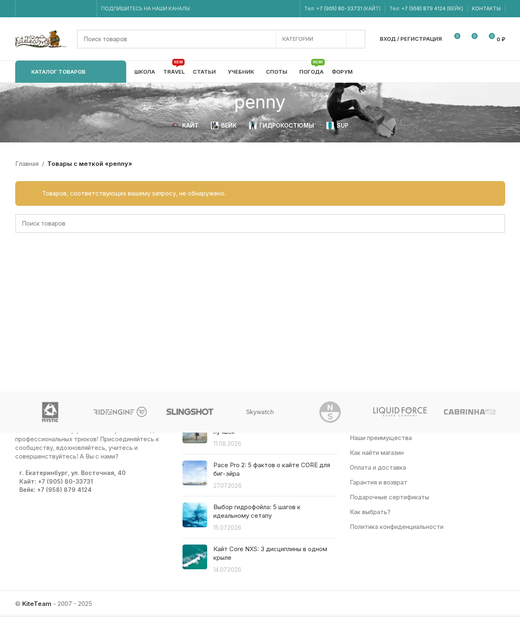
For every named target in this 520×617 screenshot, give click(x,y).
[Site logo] (42, 38)
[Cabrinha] (470, 412)
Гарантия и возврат (378, 482)
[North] (330, 412)
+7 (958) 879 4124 (424, 8)
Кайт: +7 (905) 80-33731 (56, 481)
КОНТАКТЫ (486, 8)
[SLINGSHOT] (190, 412)
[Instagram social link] (35, 8)
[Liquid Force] (400, 412)
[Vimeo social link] (56, 8)
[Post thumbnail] (195, 475)
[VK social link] (77, 8)
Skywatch (260, 412)
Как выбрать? (370, 512)
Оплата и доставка (378, 467)
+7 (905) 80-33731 (339, 8)
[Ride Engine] (120, 412)
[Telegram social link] (87, 8)
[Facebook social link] (25, 8)
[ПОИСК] (356, 39)
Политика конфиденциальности (397, 527)
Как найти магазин (377, 452)
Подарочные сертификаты (389, 497)
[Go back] (224, 101)
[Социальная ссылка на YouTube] (45, 8)
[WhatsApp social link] (66, 8)
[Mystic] (50, 412)
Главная (27, 164)
